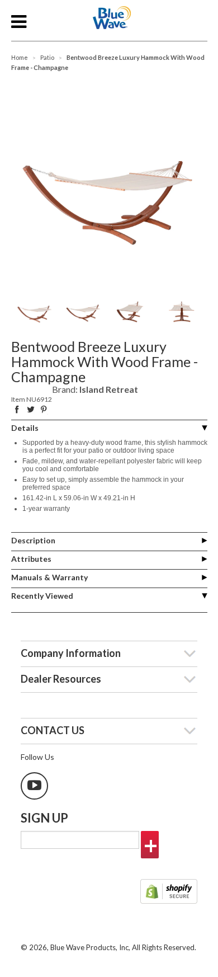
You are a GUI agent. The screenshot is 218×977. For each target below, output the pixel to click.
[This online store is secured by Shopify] (168, 892)
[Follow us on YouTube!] (34, 786)
